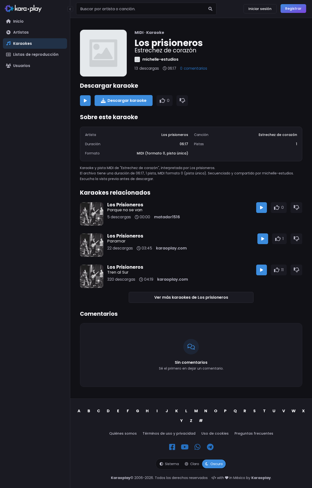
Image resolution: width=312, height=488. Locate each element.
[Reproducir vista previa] (85, 100)
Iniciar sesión (260, 8)
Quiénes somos (123, 433)
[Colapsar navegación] (70, 9)
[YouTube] (184, 447)
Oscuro (216, 463)
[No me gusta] (182, 100)
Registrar (293, 8)
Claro (194, 463)
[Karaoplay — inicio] (35, 9)
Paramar (116, 241)
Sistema (172, 463)
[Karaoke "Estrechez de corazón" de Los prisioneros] (103, 53)
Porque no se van (124, 209)
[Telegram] (210, 447)
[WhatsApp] (197, 447)
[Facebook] (172, 447)
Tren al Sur (117, 272)
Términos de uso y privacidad (169, 433)
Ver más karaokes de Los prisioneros (191, 297)
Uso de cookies (215, 433)
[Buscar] (210, 9)
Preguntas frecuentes (253, 433)
